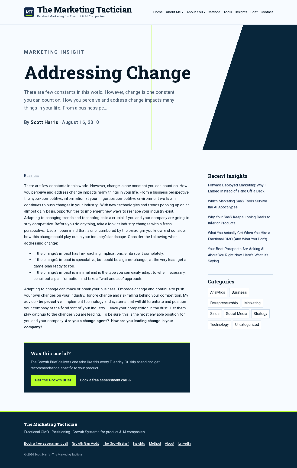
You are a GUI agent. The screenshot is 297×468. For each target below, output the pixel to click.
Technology (219, 324)
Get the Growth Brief (53, 380)
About (169, 443)
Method (214, 12)
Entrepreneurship (224, 303)
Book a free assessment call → (105, 380)
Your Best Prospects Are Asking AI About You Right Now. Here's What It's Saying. (238, 255)
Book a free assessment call (46, 443)
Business (31, 175)
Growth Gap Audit (85, 443)
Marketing (252, 303)
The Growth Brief (116, 443)
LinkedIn (184, 443)
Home (158, 12)
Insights (241, 12)
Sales (215, 313)
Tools (227, 12)
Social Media (236, 313)
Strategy (260, 313)
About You (195, 12)
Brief (254, 12)
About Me (173, 12)
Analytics (217, 292)
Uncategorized (247, 324)
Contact (267, 12)
